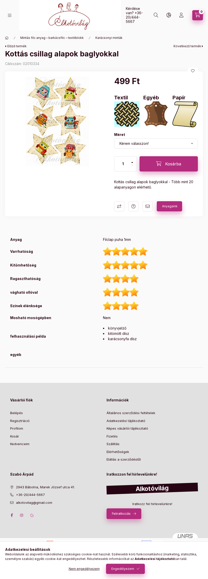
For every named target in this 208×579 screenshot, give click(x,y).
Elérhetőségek (118, 452)
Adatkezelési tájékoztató (126, 421)
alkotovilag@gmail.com (34, 502)
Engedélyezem (122, 569)
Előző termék (17, 46)
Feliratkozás (121, 513)
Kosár (14, 436)
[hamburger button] (9, 15)
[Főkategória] (7, 38)
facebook (12, 515)
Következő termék (187, 46)
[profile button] (181, 15)
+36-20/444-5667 (134, 17)
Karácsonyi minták (109, 38)
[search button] (156, 15)
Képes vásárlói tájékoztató (127, 428)
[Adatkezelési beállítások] (32, 515)
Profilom (16, 428)
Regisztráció (20, 421)
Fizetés (112, 436)
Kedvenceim (19, 444)
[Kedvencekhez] (193, 71)
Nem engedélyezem (84, 569)
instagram (22, 515)
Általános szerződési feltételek (131, 413)
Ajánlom (148, 206)
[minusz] (132, 165)
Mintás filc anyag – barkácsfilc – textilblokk (52, 38)
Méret (119, 134)
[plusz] (132, 162)
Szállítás (113, 444)
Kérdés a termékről (133, 206)
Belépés (16, 413)
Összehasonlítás (119, 206)
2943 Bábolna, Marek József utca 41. (45, 487)
